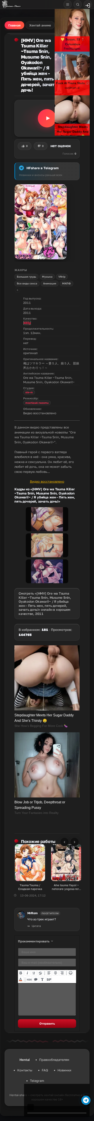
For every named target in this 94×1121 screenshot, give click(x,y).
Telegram (37, 1081)
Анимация (49, 283)
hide (29, 979)
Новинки (64, 1070)
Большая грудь (26, 276)
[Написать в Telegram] (86, 1100)
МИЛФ (66, 283)
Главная (14, 25)
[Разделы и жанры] (67, 4)
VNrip (61, 276)
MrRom (32, 913)
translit (42, 979)
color (21, 979)
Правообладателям (54, 1060)
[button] (47, 118)
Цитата (36, 926)
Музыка (47, 276)
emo (70, 973)
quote (36, 979)
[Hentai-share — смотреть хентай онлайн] (11, 4)
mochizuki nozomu (37, 402)
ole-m (29, 392)
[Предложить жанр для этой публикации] (17, 290)
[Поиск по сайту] (77, 4)
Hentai (24, 1060)
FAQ (45, 1070)
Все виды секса (27, 283)
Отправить (47, 1023)
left (49, 973)
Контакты (24, 1070)
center (55, 973)
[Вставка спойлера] (49, 979)
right (62, 973)
